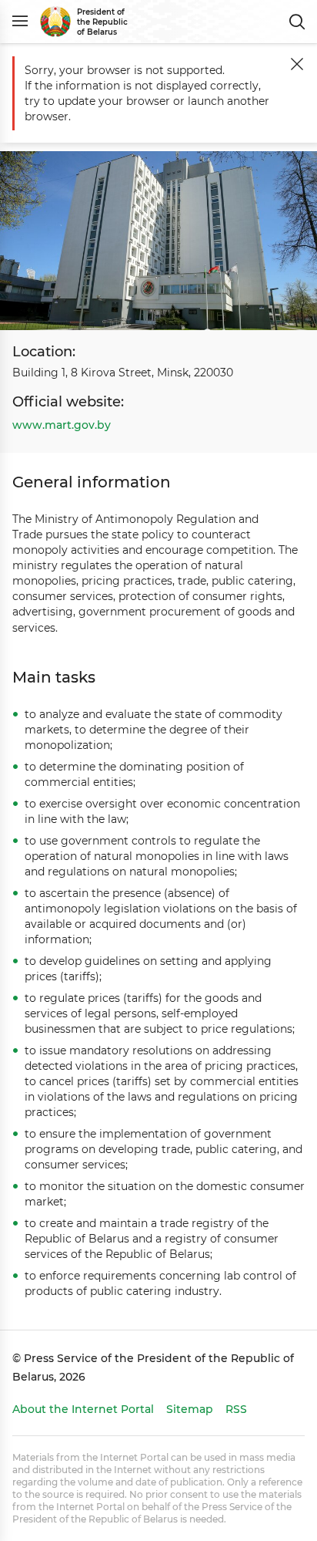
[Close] (297, 64)
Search (297, 21)
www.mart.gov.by (61, 425)
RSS (236, 1409)
